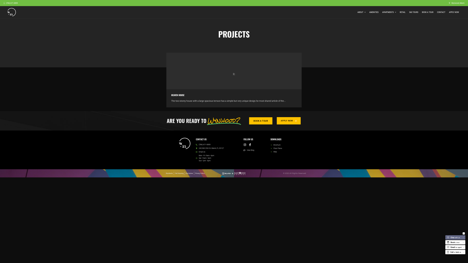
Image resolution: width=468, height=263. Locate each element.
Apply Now (454, 12)
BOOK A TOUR (261, 121)
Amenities (374, 12)
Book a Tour (427, 12)
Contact (441, 12)
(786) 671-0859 (12, 3)
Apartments (388, 12)
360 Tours (413, 12)
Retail (402, 12)
